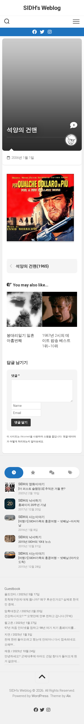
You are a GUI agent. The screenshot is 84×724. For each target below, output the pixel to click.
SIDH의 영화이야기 (31, 484)
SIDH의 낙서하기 (29, 500)
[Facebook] (34, 32)
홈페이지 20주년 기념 (32, 505)
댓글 (15, 375)
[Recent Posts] (13, 472)
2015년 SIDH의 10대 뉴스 (34, 541)
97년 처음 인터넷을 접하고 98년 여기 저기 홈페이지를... (40, 627)
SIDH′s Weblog (42, 7)
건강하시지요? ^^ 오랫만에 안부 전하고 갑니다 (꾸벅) (38, 616)
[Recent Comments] (51, 472)
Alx (68, 696)
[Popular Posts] (32, 472)
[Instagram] (49, 32)
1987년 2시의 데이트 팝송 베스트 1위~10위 (56, 340)
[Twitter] (42, 32)
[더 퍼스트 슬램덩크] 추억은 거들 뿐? (41, 488)
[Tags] (70, 472)
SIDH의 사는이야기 (31, 517)
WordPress (40, 696)
